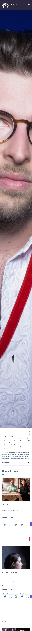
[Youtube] (29, 431)
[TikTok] (29, 434)
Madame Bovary (9, 573)
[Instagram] (29, 428)
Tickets (25, 538)
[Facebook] (29, 425)
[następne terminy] (31, 524)
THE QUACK (7, 505)
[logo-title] (11, 7)
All (29, 421)
